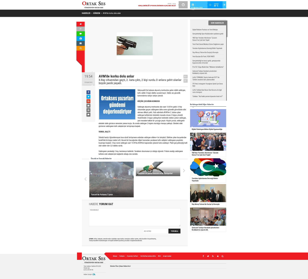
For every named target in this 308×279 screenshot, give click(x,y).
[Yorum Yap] (88, 114)
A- (186, 81)
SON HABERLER (217, 23)
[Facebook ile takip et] (203, 256)
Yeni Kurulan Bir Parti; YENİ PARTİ (203, 56)
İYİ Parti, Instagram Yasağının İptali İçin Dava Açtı (207, 85)
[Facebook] (88, 92)
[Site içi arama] (80, 48)
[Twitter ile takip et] (208, 256)
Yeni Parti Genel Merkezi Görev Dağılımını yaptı (208, 44)
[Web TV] (80, 33)
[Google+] (88, 101)
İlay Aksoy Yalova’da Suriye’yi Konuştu (205, 52)
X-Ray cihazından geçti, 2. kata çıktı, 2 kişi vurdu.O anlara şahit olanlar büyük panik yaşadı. (140, 81)
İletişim (122, 256)
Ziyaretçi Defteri (132, 256)
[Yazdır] (88, 110)
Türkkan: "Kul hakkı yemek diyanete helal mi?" (207, 96)
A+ (185, 76)
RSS (159, 256)
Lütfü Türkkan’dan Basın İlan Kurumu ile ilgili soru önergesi (207, 91)
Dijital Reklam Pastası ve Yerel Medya (205, 30)
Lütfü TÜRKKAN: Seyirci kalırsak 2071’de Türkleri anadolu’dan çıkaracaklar (205, 78)
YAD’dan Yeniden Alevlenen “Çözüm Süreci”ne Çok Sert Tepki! (204, 39)
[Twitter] (88, 97)
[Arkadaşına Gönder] (88, 106)
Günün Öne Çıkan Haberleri (120, 266)
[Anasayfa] (80, 24)
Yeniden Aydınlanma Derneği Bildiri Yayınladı (207, 48)
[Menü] (80, 29)
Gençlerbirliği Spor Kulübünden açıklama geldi (207, 34)
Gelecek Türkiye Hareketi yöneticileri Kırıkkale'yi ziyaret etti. (204, 72)
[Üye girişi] (217, 256)
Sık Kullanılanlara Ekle (148, 256)
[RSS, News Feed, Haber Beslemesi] (212, 256)
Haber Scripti (88, 274)
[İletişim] (80, 43)
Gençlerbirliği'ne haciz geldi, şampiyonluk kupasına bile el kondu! (206, 62)
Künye (115, 256)
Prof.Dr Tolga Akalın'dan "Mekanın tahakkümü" (208, 67)
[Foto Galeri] (80, 38)
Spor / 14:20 (157, 5)
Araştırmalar (167, 256)
